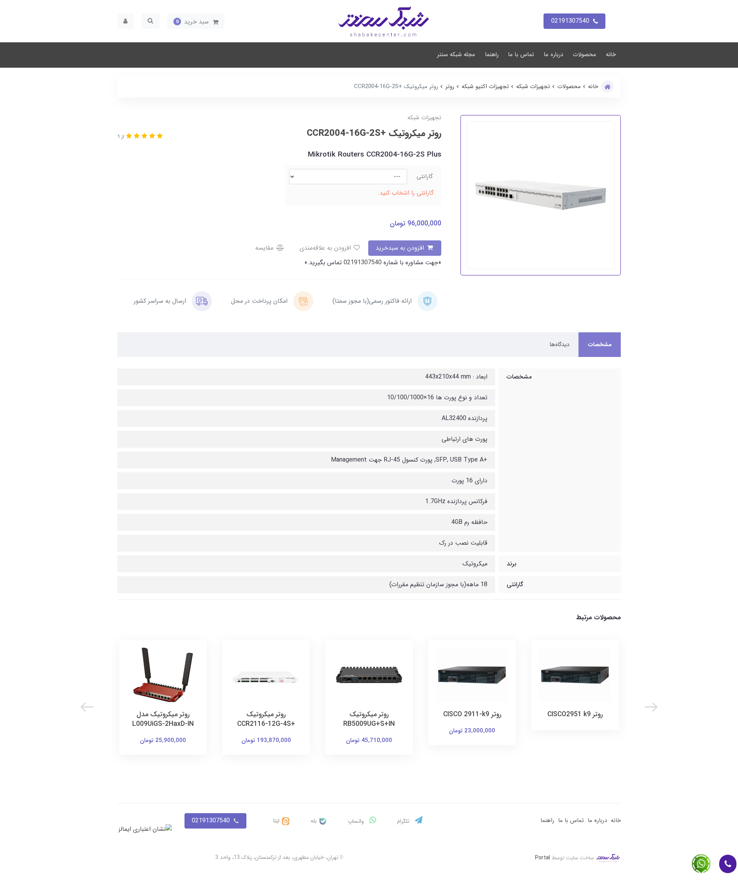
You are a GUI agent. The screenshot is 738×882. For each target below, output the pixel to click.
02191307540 (362, 262)
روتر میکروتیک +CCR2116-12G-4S (266, 719)
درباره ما (553, 54)
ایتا (277, 821)
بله (314, 821)
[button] (195, 21)
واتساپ (357, 821)
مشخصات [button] (600, 344)
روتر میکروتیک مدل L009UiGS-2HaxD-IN (163, 719)
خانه (611, 54)
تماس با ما (521, 54)
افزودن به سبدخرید (401, 248)
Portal (542, 858)
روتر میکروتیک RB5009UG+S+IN (369, 719)
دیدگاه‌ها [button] (559, 344)
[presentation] (651, 707)
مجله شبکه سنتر (456, 54)
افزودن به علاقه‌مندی (326, 248)
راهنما (492, 54)
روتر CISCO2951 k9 (575, 714)
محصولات (584, 54)
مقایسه (265, 248)
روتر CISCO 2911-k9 (472, 714)
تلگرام (404, 821)
